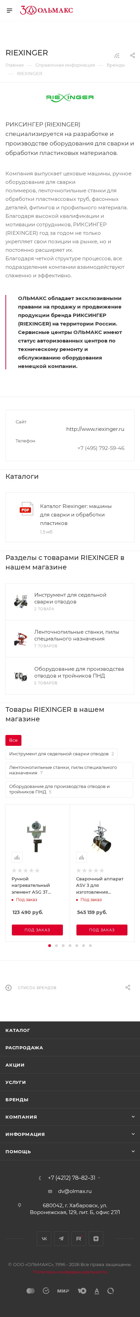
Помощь (18, 1151)
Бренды (17, 1099)
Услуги (15, 1082)
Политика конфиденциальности (70, 1272)
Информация (25, 1134)
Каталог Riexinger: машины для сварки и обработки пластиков (76, 514)
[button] (49, 945)
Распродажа (24, 1047)
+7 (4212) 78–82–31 (71, 1178)
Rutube (78, 1238)
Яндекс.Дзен (96, 1238)
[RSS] (117, 55)
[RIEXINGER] (70, 98)
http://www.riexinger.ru (95, 429)
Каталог (17, 1030)
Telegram (61, 1238)
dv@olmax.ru (75, 1191)
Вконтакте (44, 1238)
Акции (15, 1065)
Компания (21, 1117)
